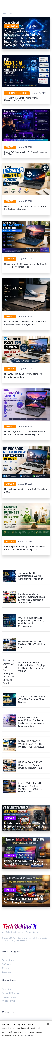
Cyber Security (33, 932)
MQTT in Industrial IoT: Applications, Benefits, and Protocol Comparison (31, 622)
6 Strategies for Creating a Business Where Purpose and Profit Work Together (24, 548)
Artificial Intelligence (17, 93)
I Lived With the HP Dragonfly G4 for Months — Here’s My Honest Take (25, 265)
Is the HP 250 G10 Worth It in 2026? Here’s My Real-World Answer (25, 208)
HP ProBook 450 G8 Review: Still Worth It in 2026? (31, 644)
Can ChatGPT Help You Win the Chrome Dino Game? (31, 699)
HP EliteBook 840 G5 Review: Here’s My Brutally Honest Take (23, 375)
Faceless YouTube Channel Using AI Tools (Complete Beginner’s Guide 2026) (31, 598)
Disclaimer (7, 989)
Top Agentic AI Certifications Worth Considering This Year (21, 99)
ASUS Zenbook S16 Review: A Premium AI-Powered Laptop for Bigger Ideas (25, 323)
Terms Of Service (10, 993)
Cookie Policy (26, 1035)
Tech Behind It (21, 940)
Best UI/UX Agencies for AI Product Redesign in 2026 (25, 153)
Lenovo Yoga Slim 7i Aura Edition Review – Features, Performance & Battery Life (24, 433)
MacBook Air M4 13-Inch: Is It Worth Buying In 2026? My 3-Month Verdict (31, 667)
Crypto (5, 968)
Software (7, 964)
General (10, 541)
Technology (12, 26)
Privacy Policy (9, 997)
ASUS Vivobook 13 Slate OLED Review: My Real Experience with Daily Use (26, 898)
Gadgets (10, 147)
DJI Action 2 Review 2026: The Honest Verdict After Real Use (25, 825)
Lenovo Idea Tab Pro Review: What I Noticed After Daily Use (25, 862)
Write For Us (8, 1000)
